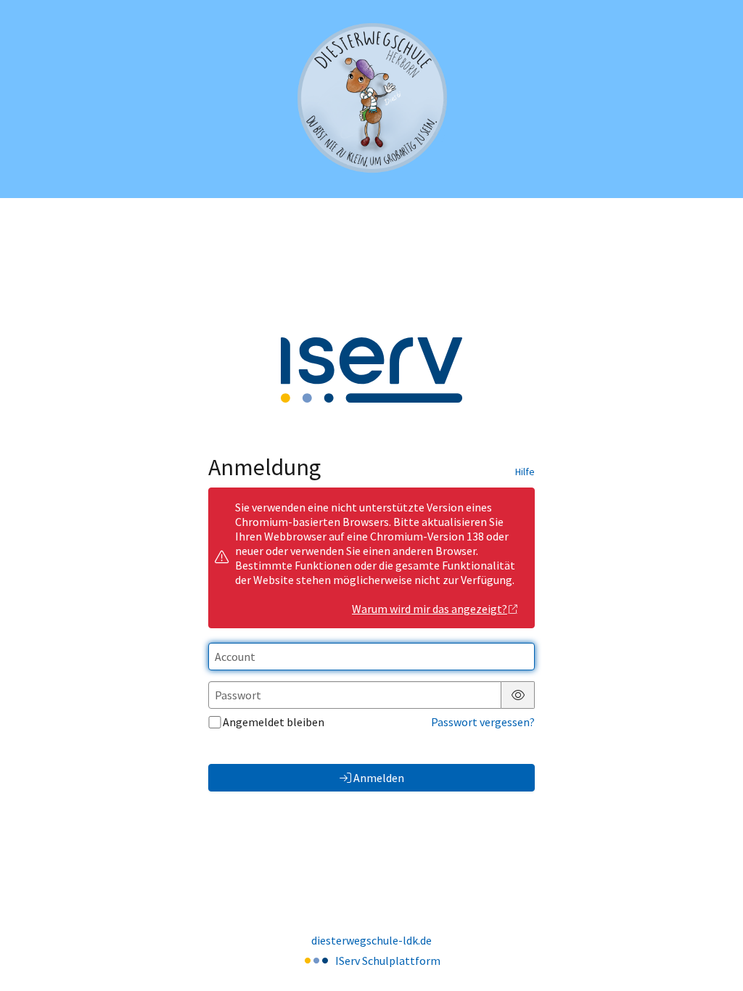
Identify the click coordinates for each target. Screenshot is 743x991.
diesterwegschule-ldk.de (371, 940)
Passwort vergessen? (483, 722)
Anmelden (378, 777)
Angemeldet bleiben (273, 722)
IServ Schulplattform (387, 960)
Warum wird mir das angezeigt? (429, 608)
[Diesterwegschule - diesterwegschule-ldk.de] (371, 99)
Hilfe (525, 471)
